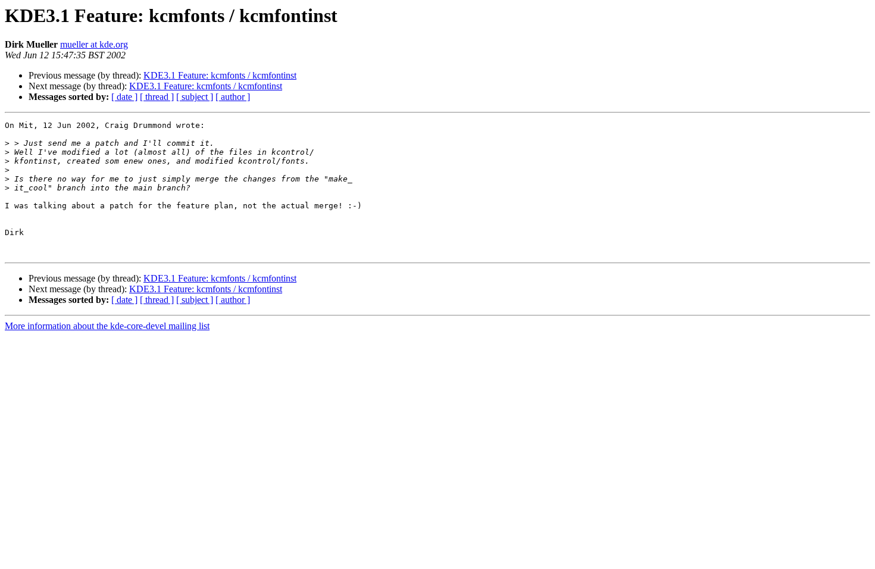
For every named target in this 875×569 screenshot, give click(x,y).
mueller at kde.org (94, 44)
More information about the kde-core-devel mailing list (107, 326)
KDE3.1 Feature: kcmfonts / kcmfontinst (219, 75)
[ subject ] (194, 97)
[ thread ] (157, 97)
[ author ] (232, 97)
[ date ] (124, 97)
